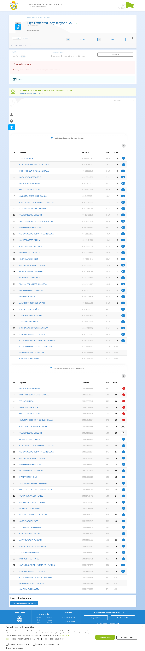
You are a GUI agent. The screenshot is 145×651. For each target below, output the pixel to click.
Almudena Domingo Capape (32, 265)
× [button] (142, 626)
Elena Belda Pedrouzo (30, 227)
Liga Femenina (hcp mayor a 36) (50, 23)
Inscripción (115, 54)
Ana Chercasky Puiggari (30, 316)
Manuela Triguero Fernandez (33, 328)
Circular (82, 39)
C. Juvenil (25, 38)
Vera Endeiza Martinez (30, 278)
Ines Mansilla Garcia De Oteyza (34, 171)
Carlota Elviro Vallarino (31, 246)
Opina (97, 618)
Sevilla (38, 617)
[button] (49, 648)
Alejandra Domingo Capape (32, 303)
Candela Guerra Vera (29, 358)
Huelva (49, 620)
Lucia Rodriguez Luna (29, 183)
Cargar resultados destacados (24, 603)
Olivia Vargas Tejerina (29, 240)
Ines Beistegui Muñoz (29, 309)
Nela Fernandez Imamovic (31, 290)
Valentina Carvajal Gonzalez (33, 209)
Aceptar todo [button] (105, 637)
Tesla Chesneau (26, 158)
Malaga (49, 622)
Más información (64, 635)
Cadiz (38, 620)
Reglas (113, 39)
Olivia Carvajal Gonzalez (31, 271)
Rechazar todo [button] (127, 637)
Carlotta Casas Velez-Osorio (33, 196)
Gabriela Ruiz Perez (28, 259)
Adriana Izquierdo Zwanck (32, 334)
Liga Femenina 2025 (33, 30)
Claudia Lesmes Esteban (30, 215)
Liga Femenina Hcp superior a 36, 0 (31, 93)
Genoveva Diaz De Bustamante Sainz (36, 234)
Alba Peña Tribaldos (29, 322)
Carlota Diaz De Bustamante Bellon (36, 202)
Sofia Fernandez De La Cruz (32, 190)
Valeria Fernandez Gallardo (33, 284)
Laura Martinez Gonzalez (31, 352)
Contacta (124, 618)
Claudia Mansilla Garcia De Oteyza (35, 347)
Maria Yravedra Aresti (30, 253)
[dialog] (72, 637)
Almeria (38, 622)
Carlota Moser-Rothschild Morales (36, 165)
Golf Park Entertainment (38, 17)
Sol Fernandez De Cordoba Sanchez (36, 221)
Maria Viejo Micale (28, 297)
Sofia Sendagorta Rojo (30, 177)
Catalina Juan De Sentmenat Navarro (37, 341)
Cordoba (49, 617)
